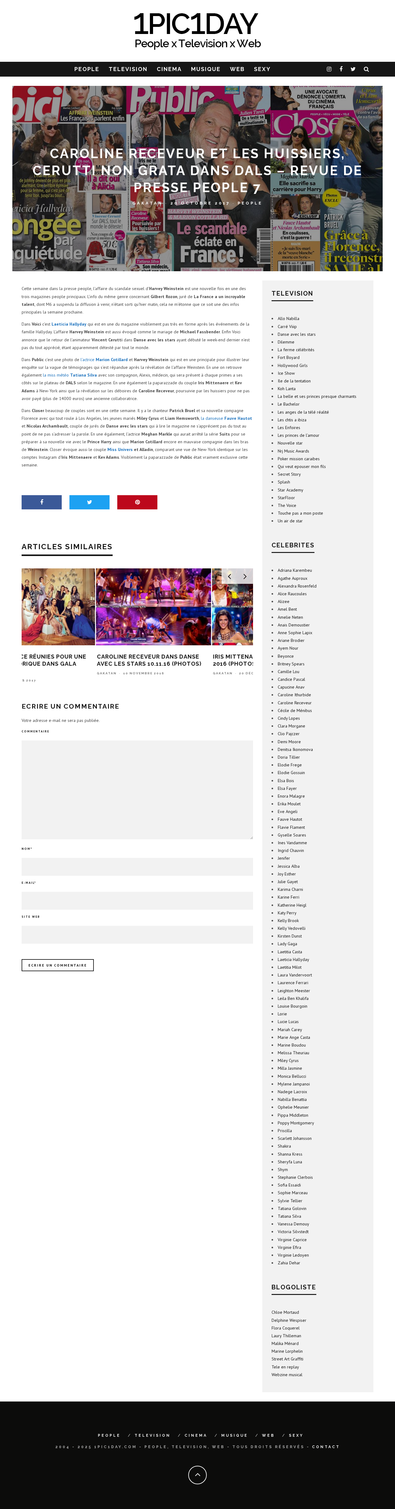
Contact (326, 1447)
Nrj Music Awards (293, 451)
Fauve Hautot (290, 819)
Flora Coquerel (286, 1328)
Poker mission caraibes (299, 459)
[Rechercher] (366, 69)
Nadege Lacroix (292, 1091)
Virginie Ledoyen (293, 1255)
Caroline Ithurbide (294, 695)
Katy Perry (287, 913)
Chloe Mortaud (285, 1312)
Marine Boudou (292, 1045)
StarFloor (286, 497)
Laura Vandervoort (295, 975)
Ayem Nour (288, 648)
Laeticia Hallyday (293, 959)
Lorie (282, 1014)
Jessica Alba (289, 866)
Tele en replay (285, 1367)
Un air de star (290, 521)
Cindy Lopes (289, 718)
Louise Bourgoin (292, 1006)
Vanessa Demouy (293, 1224)
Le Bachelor (289, 404)
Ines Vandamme (292, 842)
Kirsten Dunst (290, 936)
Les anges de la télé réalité (303, 412)
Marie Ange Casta (294, 1037)
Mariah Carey (290, 1029)
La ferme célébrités (296, 349)
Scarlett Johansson (295, 1138)
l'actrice (104, 359)
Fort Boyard (289, 357)
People (250, 203)
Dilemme (286, 342)
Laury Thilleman (286, 1335)
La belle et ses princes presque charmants (317, 396)
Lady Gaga (287, 943)
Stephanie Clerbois (295, 1177)
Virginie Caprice (292, 1239)
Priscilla (285, 1130)
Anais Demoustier (294, 625)
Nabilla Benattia (292, 1099)
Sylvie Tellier (290, 1200)
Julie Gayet (288, 881)
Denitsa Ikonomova (295, 749)
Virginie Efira (289, 1247)
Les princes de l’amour (298, 435)
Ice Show (286, 373)
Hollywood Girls (293, 365)
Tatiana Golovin (292, 1208)
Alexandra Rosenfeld (297, 586)
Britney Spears (291, 664)
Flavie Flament (291, 827)
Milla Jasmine (290, 1068)
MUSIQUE (206, 69)
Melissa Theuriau (293, 1053)
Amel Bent (287, 609)
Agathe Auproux (292, 578)
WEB (237, 69)
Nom (27, 849)
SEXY (262, 69)
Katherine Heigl (292, 905)
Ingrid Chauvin (291, 850)
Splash (284, 482)
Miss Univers (120, 449)
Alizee (283, 601)
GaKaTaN (147, 203)
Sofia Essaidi (289, 1185)
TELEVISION (128, 69)
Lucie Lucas (288, 1021)
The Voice (287, 505)
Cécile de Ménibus (295, 710)
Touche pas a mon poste (300, 513)
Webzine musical (287, 1374)
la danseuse (226, 418)
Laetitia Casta (290, 952)
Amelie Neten (290, 617)
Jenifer (284, 858)
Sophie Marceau (293, 1192)
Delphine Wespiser (289, 1320)
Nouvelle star (290, 443)
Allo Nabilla (288, 318)
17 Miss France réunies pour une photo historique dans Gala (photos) (75, 663)
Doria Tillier (289, 757)
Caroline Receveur (295, 703)
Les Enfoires (289, 427)
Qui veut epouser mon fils (302, 466)
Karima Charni (290, 889)
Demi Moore (289, 741)
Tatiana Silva (289, 1216)
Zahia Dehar (289, 1263)
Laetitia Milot (289, 967)
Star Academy (290, 490)
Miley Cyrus (288, 1060)
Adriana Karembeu (295, 570)
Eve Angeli (287, 811)
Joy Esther (287, 874)
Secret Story (289, 474)
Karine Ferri (288, 897)
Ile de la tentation (294, 381)
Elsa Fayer (287, 788)
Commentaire (35, 731)
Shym (283, 1169)
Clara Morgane (291, 726)
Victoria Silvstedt (293, 1231)
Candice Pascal (291, 679)
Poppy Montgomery (296, 1123)
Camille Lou (288, 671)
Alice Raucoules (292, 593)
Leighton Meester (294, 990)
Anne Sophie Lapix (295, 632)
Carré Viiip (287, 326)
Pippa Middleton (293, 1115)
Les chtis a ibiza (292, 420)
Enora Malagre (291, 796)
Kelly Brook (288, 920)
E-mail (29, 883)
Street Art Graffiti (287, 1359)
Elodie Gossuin (291, 772)
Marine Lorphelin (287, 1351)
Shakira (284, 1146)
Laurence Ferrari (293, 982)
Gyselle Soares (292, 835)
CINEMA (169, 69)
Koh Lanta (287, 388)
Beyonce (286, 656)
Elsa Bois (286, 780)
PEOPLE (86, 69)
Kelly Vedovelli (292, 928)
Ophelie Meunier (293, 1107)
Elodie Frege (290, 765)
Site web (31, 917)
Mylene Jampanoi (294, 1084)
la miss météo (70, 375)
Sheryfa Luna (290, 1162)
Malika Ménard (285, 1343)
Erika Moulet (289, 804)
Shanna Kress (290, 1154)
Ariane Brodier (291, 640)
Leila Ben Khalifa (293, 998)
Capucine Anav (291, 687)
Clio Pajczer (289, 733)
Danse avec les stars (297, 334)
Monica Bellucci (292, 1076)
